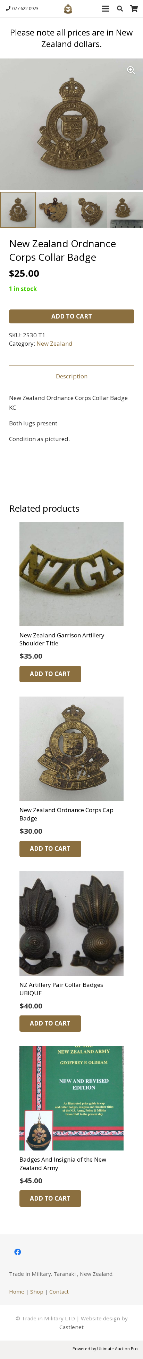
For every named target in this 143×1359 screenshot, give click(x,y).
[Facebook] (17, 1252)
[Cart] (134, 8)
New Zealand (54, 343)
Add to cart (71, 316)
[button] (119, 8)
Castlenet (71, 1326)
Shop (36, 1291)
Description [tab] (71, 376)
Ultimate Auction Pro (117, 1349)
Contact (59, 1291)
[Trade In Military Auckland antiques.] (68, 8)
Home (16, 1291)
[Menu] (105, 8)
